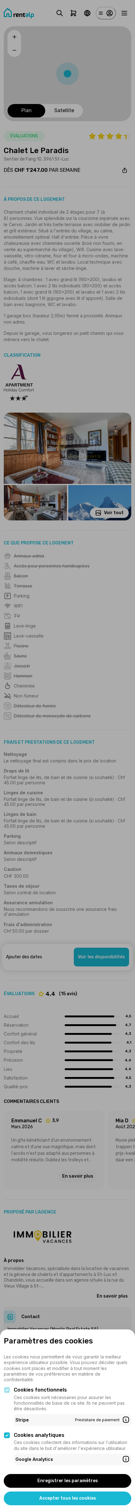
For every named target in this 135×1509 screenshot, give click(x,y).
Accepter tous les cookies (67, 1498)
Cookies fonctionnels (40, 1390)
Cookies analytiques (39, 1435)
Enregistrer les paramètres (67, 1480)
